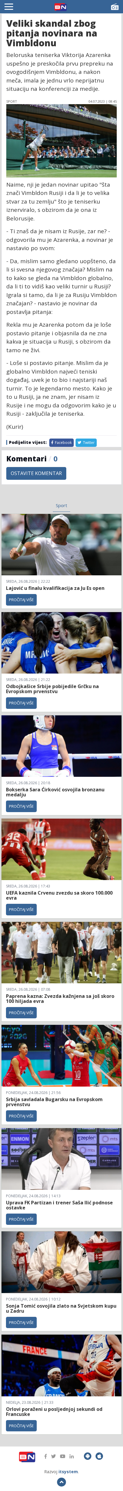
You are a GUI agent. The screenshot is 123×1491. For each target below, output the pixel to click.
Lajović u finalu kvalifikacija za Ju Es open (55, 588)
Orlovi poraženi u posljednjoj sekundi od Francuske (54, 1412)
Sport (61, 505)
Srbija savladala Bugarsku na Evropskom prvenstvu (54, 1102)
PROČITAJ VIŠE (21, 599)
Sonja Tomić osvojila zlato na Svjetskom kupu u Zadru (61, 1308)
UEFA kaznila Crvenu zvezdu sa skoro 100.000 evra (59, 895)
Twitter (88, 442)
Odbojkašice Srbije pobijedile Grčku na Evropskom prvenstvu (52, 689)
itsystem (68, 1471)
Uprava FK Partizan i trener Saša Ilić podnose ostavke (59, 1205)
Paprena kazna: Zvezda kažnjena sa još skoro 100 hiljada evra (60, 999)
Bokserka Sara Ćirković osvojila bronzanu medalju (55, 792)
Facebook (63, 442)
